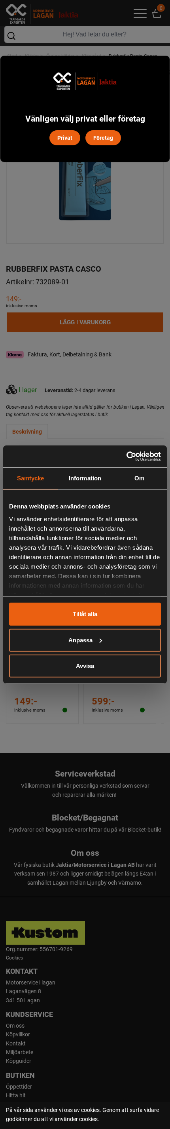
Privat (64, 137)
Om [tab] (139, 478)
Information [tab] (85, 478)
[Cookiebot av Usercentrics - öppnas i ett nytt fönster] (126, 456)
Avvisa (85, 666)
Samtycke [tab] (30, 478)
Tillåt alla (85, 614)
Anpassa (80, 639)
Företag (103, 137)
